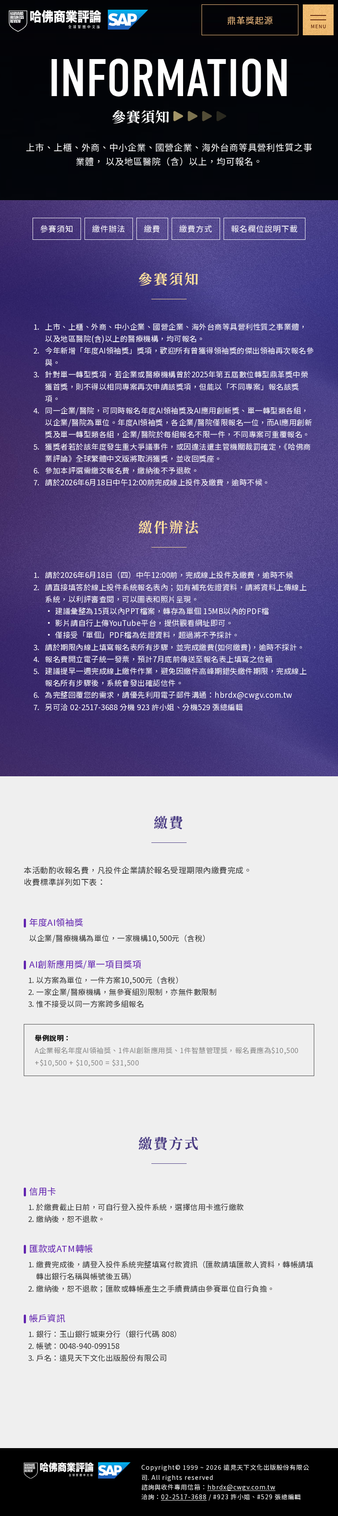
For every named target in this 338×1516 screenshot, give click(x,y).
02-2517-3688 (184, 1496)
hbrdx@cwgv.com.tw (253, 694)
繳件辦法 (108, 228)
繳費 (152, 228)
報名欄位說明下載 (264, 228)
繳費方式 (196, 228)
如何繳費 (232, 646)
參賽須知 (56, 228)
